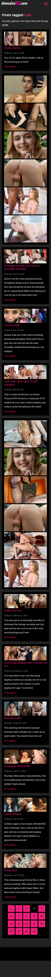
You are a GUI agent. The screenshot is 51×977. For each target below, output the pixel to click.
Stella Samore (12, 610)
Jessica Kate (11, 325)
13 (26, 924)
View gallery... (11, 66)
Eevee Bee (10, 870)
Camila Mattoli (12, 813)
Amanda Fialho (13, 717)
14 (34, 924)
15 (42, 924)
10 (42, 916)
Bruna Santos (12, 47)
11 (11, 924)
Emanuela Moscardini (17, 766)
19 (34, 931)
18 (26, 931)
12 (19, 924)
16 (11, 931)
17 (19, 931)
